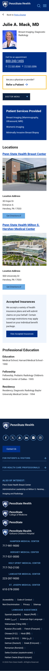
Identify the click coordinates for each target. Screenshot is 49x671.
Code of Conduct (24, 600)
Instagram (40, 438)
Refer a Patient (15, 84)
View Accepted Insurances (21, 334)
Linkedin (26, 438)
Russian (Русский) (13, 629)
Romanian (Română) (14, 648)
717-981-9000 (11, 545)
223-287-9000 (11, 578)
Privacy (26, 604)
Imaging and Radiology (13, 493)
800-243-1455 (15, 61)
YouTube (19, 438)
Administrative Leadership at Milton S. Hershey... (24, 489)
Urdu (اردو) (27, 638)
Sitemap (37, 604)
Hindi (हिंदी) (25, 634)
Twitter (12, 438)
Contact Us (11, 449)
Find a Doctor (20, 15)
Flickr (33, 438)
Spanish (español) (13, 614)
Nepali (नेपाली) (30, 614)
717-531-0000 (11, 556)
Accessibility (8, 600)
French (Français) (32, 629)
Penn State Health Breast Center (17, 485)
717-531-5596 (30, 66)
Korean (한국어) (12, 638)
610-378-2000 (11, 589)
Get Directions (13, 216)
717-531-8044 (14, 66)
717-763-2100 (11, 567)
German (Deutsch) (13, 643)
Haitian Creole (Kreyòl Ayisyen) (18, 657)
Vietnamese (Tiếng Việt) (15, 624)
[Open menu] (44, 6)
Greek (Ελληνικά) (31, 643)
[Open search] (39, 6)
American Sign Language (31, 619)
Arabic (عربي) (11, 619)
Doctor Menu (12, 97)
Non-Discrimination (11, 604)
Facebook (6, 438)
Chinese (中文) (11, 634)
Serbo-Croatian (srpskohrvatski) (19, 653)
